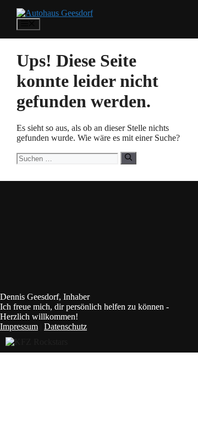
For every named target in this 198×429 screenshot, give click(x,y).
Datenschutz (65, 326)
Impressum (19, 326)
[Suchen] (128, 158)
